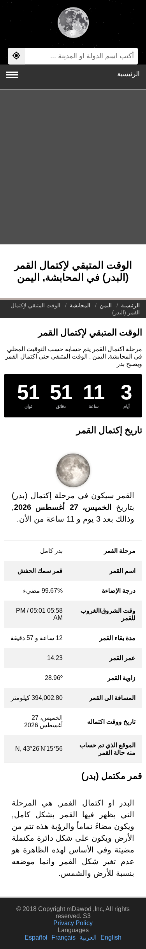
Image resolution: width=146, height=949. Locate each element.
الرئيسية (128, 74)
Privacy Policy (73, 923)
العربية (88, 937)
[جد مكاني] (16, 56)
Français (63, 937)
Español (36, 937)
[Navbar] (12, 75)
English (110, 937)
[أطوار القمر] (73, 23)
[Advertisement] (73, 167)
